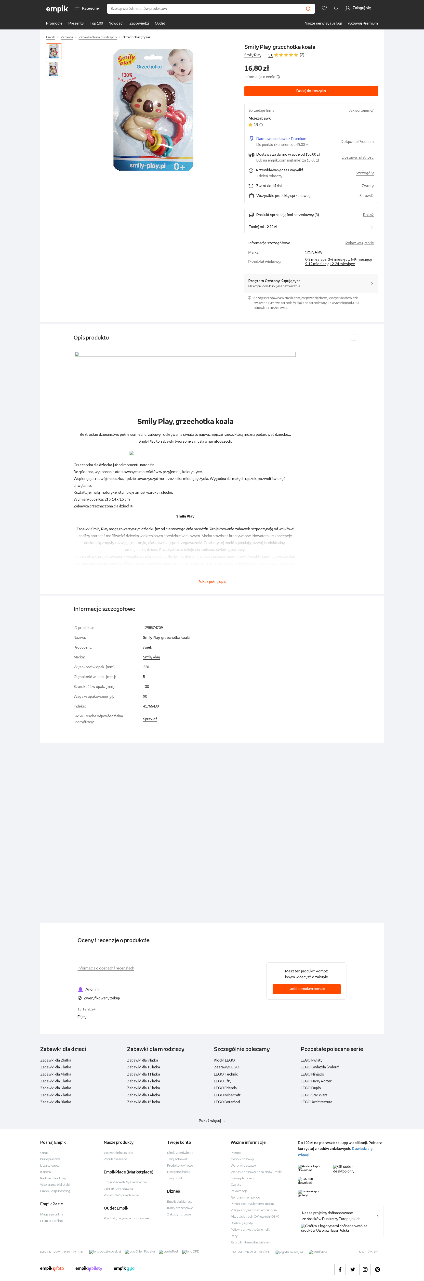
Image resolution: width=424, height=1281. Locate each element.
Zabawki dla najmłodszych (98, 37)
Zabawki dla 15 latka (143, 1102)
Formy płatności (242, 1178)
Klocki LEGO (224, 1060)
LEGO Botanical (227, 1102)
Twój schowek (177, 1159)
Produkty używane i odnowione (126, 1218)
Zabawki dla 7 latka (55, 1095)
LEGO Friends (225, 1088)
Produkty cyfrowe (180, 1165)
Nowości (116, 23)
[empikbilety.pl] (89, 1269)
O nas (44, 1153)
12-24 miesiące (342, 264)
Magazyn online (51, 1214)
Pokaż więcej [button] (210, 1121)
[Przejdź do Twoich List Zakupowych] (324, 8)
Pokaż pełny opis (212, 582)
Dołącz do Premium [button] (357, 142)
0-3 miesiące (316, 259)
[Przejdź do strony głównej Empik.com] (57, 9)
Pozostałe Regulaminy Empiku (252, 1204)
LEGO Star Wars (314, 1095)
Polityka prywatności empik (250, 1229)
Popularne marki (115, 1159)
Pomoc (236, 1153)
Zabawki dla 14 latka (143, 1095)
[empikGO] (124, 1269)
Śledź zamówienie (180, 1153)
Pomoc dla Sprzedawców (122, 1195)
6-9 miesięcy (361, 259)
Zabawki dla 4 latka (55, 1074)
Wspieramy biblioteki (55, 1184)
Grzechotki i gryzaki (136, 37)
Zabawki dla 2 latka (55, 1060)
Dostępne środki (178, 1172)
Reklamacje (239, 1191)
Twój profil (174, 1178)
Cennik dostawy (242, 1159)
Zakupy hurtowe (179, 1214)
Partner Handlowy (53, 1178)
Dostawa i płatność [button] (358, 157)
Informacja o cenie (259, 77)
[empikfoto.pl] (52, 1269)
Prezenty (76, 23)
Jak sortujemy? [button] (361, 110)
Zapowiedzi (139, 23)
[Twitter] (352, 1269)
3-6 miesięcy (338, 259)
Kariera (45, 1172)
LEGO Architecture (316, 1102)
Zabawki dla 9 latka (142, 1060)
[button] (154, 110)
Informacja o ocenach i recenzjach (106, 968)
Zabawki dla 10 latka (143, 1067)
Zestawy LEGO (226, 1067)
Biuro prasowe (50, 1159)
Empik (50, 37)
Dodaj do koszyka (311, 91)
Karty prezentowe (180, 1208)
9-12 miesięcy (316, 264)
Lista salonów (49, 1165)
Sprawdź (366, 196)
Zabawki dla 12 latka (143, 1081)
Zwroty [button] (368, 186)
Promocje (54, 23)
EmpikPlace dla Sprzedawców (125, 1182)
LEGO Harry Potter (316, 1081)
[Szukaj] (308, 9)
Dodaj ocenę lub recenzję (307, 989)
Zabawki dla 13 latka (143, 1088)
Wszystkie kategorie (118, 1153)
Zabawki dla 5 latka (55, 1081)
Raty (234, 1236)
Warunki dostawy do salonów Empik (256, 1172)
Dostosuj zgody (242, 1223)
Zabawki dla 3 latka (55, 1067)
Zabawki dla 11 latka (143, 1074)
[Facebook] (339, 1269)
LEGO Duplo (311, 1088)
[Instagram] (365, 1269)
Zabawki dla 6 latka (55, 1088)
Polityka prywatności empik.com (254, 1210)
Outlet (160, 23)
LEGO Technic (226, 1074)
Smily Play (252, 55)
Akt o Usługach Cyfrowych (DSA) (255, 1216)
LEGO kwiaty (311, 1060)
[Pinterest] (377, 1269)
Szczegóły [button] (365, 173)
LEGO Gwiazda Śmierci (320, 1067)
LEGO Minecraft (227, 1095)
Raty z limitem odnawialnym (251, 1242)
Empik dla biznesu (180, 1201)
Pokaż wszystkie (359, 243)
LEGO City (222, 1081)
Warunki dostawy (243, 1165)
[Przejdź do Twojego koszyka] (336, 8)
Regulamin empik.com (247, 1197)
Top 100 (96, 23)
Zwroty (236, 1184)
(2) (302, 55)
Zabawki (67, 37)
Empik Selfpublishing (55, 1191)
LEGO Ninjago (312, 1074)
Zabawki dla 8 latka (55, 1102)
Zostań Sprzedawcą (118, 1189)
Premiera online (51, 1221)
